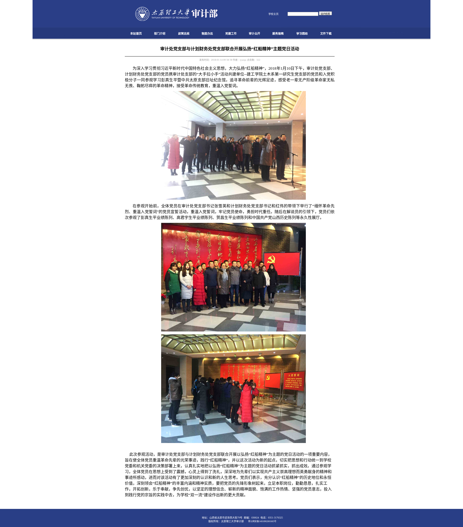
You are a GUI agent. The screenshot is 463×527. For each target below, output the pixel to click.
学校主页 (273, 14)
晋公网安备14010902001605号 (262, 521)
